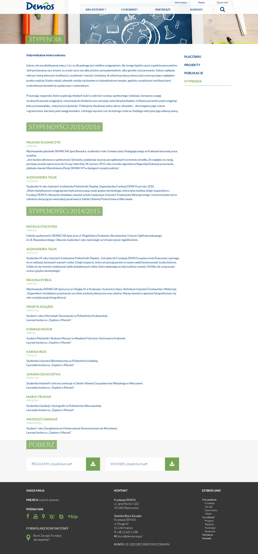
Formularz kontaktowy (47, 528)
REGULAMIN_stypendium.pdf (52, 464)
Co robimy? (129, 9)
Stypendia (193, 81)
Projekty (192, 65)
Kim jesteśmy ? (96, 9)
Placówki (192, 57)
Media (201, 2)
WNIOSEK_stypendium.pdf (129, 464)
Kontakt (196, 9)
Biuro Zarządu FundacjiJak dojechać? (47, 537)
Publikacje (193, 73)
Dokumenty (211, 510)
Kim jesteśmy (209, 499)
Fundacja (209, 503)
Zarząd (208, 506)
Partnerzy (163, 9)
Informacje (181, 2)
